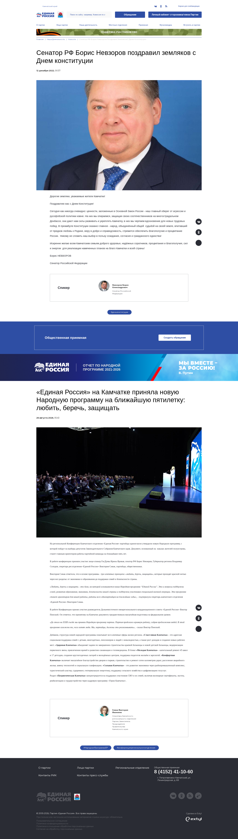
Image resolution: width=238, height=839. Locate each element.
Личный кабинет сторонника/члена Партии (175, 14)
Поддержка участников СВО (119, 32)
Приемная (143, 25)
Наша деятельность (88, 25)
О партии (40, 25)
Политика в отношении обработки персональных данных (65, 826)
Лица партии (62, 25)
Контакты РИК (47, 775)
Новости (72, 39)
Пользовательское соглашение (51, 821)
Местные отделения (118, 25)
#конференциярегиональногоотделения (136, 748)
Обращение (130, 14)
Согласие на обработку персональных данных (59, 829)
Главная (40, 39)
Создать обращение (175, 337)
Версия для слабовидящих (189, 6)
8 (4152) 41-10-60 (173, 771)
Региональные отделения (132, 767)
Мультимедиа (166, 25)
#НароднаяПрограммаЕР (96, 748)
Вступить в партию (191, 25)
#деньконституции (119, 312)
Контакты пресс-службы (92, 775)
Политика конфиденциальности (52, 823)
